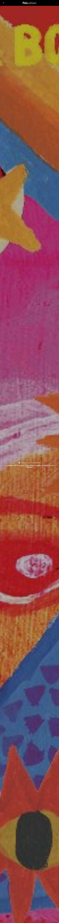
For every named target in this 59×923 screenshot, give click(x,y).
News (29, 462)
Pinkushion (23, 462)
